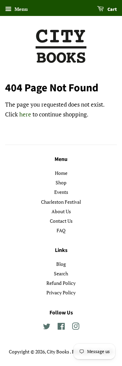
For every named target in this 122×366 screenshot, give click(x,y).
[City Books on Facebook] (61, 327)
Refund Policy (61, 283)
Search (61, 273)
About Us (61, 211)
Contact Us (61, 221)
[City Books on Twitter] (46, 327)
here (25, 114)
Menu (20, 9)
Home (61, 173)
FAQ (61, 230)
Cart (111, 9)
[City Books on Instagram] (75, 327)
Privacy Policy (61, 292)
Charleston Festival (61, 202)
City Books (58, 351)
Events (61, 192)
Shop (61, 182)
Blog (61, 264)
